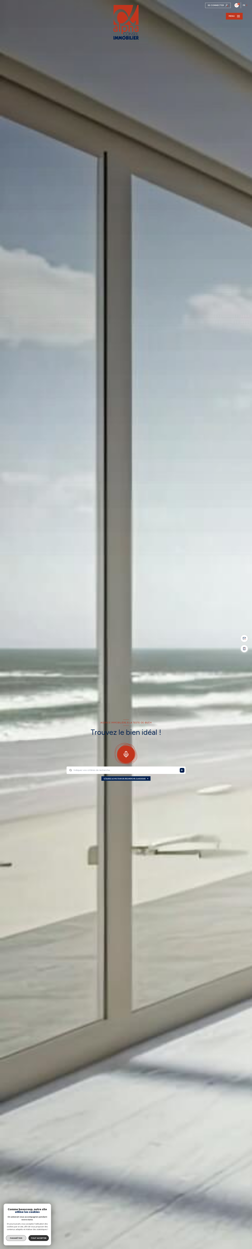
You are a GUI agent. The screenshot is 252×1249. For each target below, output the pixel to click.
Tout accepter (38, 1238)
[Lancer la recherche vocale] (126, 753)
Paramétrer (16, 1238)
